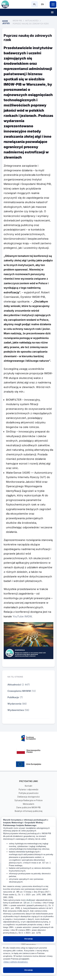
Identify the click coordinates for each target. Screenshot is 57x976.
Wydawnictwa (15, 710)
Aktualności (14, 684)
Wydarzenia (14, 703)
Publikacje (13, 697)
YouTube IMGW (22, 616)
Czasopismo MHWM (19, 690)
